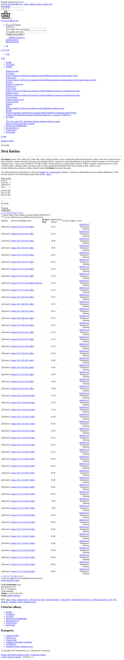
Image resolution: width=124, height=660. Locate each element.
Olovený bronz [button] (11, 97)
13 (22, 213)
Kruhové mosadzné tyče (15, 113)
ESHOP (9, 67)
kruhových (44, 172)
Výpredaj (4, 208)
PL (5, 50)
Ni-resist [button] (9, 82)
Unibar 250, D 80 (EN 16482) (22, 297)
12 (20, 213)
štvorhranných (55, 172)
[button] (13, 25)
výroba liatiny (65, 600)
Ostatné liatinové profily (87, 80)
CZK (8, 54)
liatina (13, 600)
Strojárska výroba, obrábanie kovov (19, 646)
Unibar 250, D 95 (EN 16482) (22, 360)
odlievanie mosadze (99, 600)
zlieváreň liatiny (53, 600)
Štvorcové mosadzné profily (35, 113)
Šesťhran (72, 113)
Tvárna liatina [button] (11, 78)
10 (15, 213)
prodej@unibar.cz (13, 596)
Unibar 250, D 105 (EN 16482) (23, 417)
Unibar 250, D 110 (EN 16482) (23, 459)
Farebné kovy (11, 638)
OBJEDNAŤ (84, 225)
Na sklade (5, 203)
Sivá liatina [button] (10, 73)
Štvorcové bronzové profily (34, 91)
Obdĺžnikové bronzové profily (56, 91)
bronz (8, 600)
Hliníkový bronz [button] (12, 93)
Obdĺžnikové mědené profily (53, 108)
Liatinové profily (7, 141)
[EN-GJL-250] (5, 193)
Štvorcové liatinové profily (33, 76)
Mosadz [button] (9, 111)
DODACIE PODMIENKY (16, 126)
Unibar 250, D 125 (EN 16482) (23, 557)
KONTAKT (10, 132)
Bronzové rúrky (74, 91)
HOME (9, 62)
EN (8, 50)
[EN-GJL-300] (5, 195)
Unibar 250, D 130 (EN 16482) (23, 571)
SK (7, 46)
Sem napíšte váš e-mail (14, 29)
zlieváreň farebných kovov (81, 600)
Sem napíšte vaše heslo (14, 32)
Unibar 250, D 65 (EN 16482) (22, 227)
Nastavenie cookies (38, 655)
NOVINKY (10, 65)
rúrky (48, 174)
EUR (3, 58)
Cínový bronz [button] (11, 89)
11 (17, 213)
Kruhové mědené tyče (14, 108)
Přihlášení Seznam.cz (16, 38)
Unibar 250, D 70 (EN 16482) (22, 248)
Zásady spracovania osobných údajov (15, 655)
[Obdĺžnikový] (5, 185)
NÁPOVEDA (11, 130)
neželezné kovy (23, 600)
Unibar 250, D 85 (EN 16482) (22, 332)
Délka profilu (6, 178)
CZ (2, 50)
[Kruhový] (5, 181)
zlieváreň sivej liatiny (38, 600)
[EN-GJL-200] (5, 191)
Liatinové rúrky (72, 76)
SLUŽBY (10, 117)
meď (110, 600)
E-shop (3, 136)
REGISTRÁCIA (12, 42)
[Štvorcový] (5, 183)
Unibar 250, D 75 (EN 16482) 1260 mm (26, 283)
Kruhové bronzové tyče (15, 91)
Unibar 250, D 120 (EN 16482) (23, 515)
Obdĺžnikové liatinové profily (55, 76)
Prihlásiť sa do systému (15, 34)
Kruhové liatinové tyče (14, 76)
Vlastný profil (11, 115)
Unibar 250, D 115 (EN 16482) (23, 501)
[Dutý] (5, 187)
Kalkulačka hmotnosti (25, 115)
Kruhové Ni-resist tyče (14, 84)
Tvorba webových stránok (11, 657)
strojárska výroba (16, 602)
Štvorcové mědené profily (32, 108)
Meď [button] (8, 106)
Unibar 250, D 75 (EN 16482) (22, 269)
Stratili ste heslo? (12, 40)
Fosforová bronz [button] (12, 102)
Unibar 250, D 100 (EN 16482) (23, 396)
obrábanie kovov (29, 602)
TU (22, 2)
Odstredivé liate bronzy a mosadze (47, 115)
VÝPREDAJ (66, 115)
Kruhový (9, 104)
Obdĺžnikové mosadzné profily (57, 113)
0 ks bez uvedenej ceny (10, 21)
